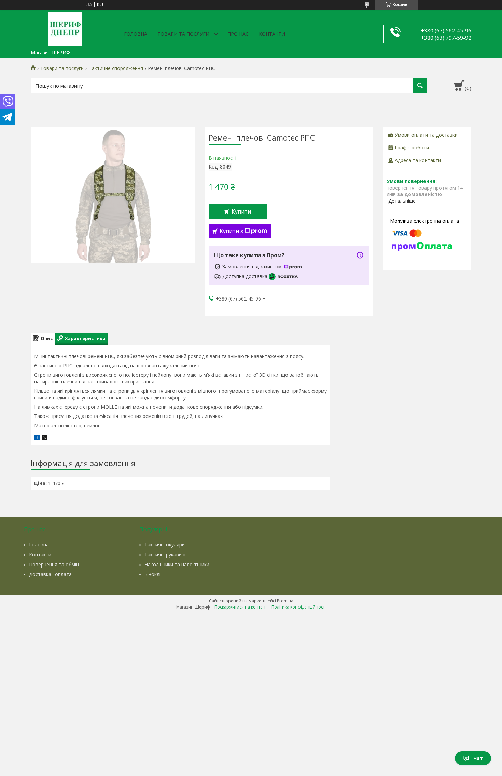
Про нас (238, 34)
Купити (241, 211)
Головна (135, 34)
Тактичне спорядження (116, 68)
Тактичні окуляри (164, 544)
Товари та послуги (183, 34)
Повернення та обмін (54, 564)
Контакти (272, 34)
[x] (44, 438)
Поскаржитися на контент (240, 607)
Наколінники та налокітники (176, 564)
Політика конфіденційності (298, 607)
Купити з (231, 231)
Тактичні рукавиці (164, 554)
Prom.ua (285, 601)
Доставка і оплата (50, 574)
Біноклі (152, 574)
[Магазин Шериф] (65, 28)
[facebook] (37, 438)
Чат (478, 758)
